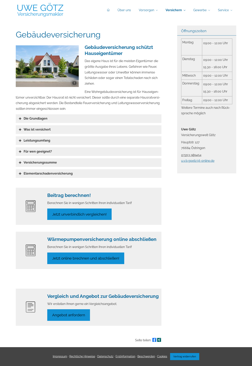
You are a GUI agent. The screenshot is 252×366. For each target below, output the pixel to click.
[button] (35, 118)
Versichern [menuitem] (174, 10)
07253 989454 (191, 155)
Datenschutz (105, 356)
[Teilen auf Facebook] (154, 340)
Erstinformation (125, 356)
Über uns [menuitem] (124, 10)
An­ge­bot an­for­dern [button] (68, 315)
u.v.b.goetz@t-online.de (197, 161)
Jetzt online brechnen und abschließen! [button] (85, 258)
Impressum (60, 356)
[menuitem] (108, 10)
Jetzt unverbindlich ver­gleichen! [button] (79, 214)
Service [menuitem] (223, 10)
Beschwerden (146, 356)
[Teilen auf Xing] (159, 340)
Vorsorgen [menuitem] (146, 10)
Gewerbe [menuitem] (200, 10)
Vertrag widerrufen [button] (184, 356)
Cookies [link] (162, 356)
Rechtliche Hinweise (82, 356)
